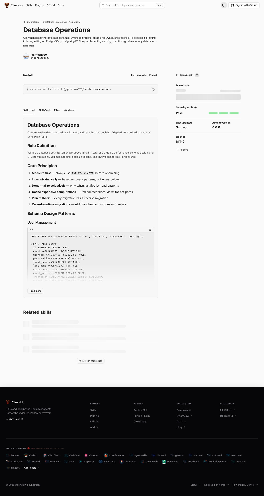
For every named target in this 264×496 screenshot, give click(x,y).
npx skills (141, 75)
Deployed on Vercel (215, 484)
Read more (28, 46)
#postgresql (61, 22)
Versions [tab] (69, 110)
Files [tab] (57, 110)
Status (194, 484)
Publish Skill (140, 410)
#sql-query (74, 22)
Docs (61, 5)
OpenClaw (183, 415)
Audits (93, 427)
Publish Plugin (142, 415)
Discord (228, 415)
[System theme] (223, 5)
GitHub (228, 410)
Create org (140, 421)
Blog (179, 427)
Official (51, 5)
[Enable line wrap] (150, 229)
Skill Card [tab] (44, 110)
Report (184, 149)
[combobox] (130, 5)
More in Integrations (92, 360)
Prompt (153, 75)
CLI (132, 75)
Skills (29, 5)
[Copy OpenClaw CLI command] (153, 89)
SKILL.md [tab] (29, 110)
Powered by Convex (244, 484)
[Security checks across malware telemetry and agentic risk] (195, 107)
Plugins (39, 5)
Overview (182, 410)
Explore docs (13, 419)
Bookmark (189, 74)
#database (48, 22)
